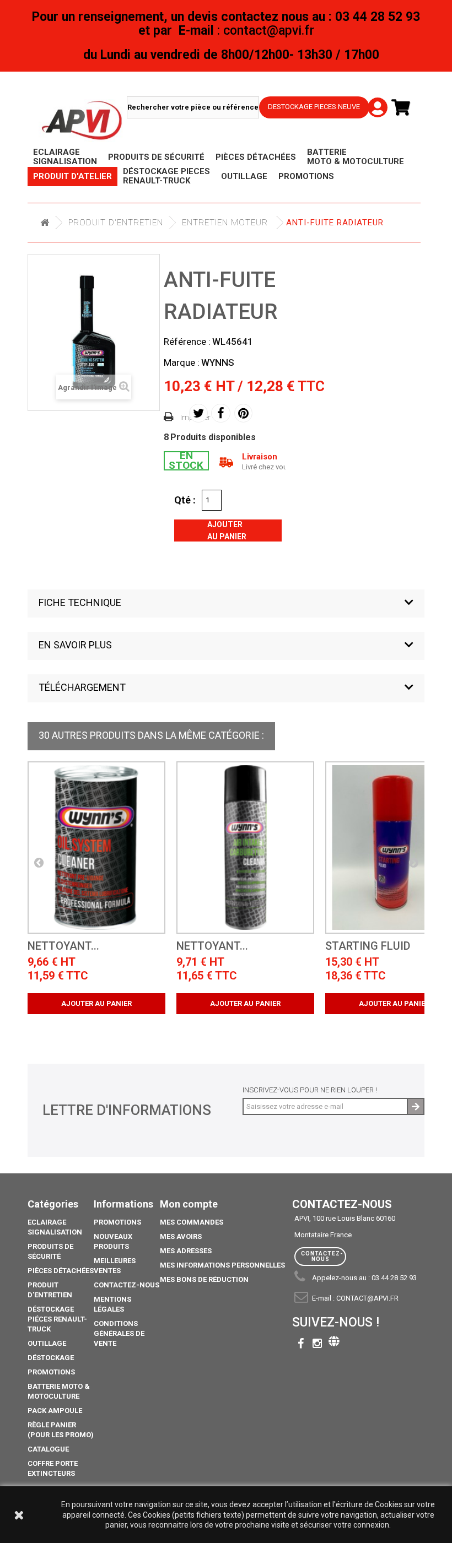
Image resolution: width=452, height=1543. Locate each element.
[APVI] (83, 120)
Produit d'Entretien (115, 223)
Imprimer (195, 417)
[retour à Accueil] (44, 223)
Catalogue (48, 1449)
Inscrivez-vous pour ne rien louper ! (310, 1090)
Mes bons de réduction (204, 1279)
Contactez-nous (126, 1285)
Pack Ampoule (55, 1410)
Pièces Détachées (61, 1270)
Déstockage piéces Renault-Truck (57, 1319)
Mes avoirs (181, 1236)
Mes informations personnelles (222, 1265)
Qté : (185, 499)
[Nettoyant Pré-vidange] (96, 847)
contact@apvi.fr (367, 1298)
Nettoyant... (63, 946)
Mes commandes (191, 1222)
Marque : (182, 362)
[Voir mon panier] (405, 107)
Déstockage (51, 1357)
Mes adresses (186, 1251)
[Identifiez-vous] (374, 98)
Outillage (47, 1343)
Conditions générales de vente (119, 1333)
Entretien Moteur (225, 223)
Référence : (187, 342)
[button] (226, 603)
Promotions (51, 1372)
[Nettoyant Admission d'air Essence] (245, 847)
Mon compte (189, 1204)
